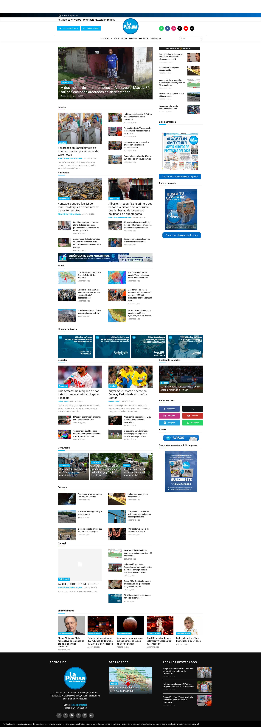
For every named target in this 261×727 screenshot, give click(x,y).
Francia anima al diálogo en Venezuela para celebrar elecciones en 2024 (171, 56)
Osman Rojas (66, 96)
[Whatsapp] (161, 28)
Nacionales (67, 83)
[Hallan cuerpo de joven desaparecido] (193, 70)
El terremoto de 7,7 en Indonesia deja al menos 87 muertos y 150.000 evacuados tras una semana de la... (140, 295)
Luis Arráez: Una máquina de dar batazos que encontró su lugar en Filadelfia (79, 394)
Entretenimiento (66, 610)
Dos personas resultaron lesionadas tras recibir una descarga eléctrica (139, 514)
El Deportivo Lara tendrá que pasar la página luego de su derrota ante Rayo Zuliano (136, 433)
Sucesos (62, 487)
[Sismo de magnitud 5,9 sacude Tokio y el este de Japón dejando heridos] (117, 277)
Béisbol (112, 386)
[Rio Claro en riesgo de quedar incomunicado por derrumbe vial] (137, 466)
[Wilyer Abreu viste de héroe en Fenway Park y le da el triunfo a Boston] (130, 377)
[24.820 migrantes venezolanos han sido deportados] (115, 598)
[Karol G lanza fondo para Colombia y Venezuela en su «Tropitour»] (160, 625)
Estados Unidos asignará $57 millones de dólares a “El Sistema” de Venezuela (100, 641)
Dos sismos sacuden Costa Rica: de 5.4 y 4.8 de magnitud (89, 275)
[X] (192, 409)
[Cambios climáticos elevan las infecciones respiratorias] (115, 242)
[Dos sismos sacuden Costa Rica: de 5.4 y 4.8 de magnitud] (67, 277)
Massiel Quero (114, 401)
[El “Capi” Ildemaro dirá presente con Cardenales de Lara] (64, 420)
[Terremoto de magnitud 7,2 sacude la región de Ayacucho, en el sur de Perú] (117, 315)
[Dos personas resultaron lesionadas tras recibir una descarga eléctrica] (117, 516)
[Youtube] (186, 28)
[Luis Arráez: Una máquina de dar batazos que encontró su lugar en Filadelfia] (80, 377)
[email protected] (79, 705)
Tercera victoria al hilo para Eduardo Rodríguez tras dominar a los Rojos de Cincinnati (87, 433)
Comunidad (64, 447)
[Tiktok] (192, 28)
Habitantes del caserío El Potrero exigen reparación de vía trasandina (138, 117)
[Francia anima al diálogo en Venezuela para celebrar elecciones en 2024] (193, 57)
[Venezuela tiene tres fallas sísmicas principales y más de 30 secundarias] (193, 83)
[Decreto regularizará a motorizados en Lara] (193, 109)
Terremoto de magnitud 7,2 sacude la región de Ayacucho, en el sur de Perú (139, 313)
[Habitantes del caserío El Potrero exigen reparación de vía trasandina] (115, 117)
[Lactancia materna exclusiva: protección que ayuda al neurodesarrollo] (115, 145)
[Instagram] (173, 28)
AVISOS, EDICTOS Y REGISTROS (78, 584)
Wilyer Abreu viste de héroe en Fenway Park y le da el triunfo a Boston (127, 394)
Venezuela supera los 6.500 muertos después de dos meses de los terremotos (78, 207)
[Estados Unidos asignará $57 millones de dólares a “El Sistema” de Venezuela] (101, 625)
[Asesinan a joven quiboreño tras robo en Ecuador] (67, 499)
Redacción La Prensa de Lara (70, 158)
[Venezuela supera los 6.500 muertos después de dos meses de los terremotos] (80, 189)
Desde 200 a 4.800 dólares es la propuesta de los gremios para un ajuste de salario (137, 584)
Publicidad (64, 579)
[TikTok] (78, 715)
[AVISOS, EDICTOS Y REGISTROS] (80, 565)
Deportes (62, 360)
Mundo (61, 265)
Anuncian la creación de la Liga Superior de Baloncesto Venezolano (137, 419)
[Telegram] (71, 715)
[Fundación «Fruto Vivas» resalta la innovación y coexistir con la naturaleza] (115, 131)
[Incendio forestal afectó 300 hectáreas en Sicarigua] (67, 534)
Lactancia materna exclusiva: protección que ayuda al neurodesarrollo (136, 145)
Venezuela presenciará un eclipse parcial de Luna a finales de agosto (130, 641)
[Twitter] (179, 28)
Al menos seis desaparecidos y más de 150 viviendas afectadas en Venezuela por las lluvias (138, 225)
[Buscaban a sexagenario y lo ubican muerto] (193, 96)
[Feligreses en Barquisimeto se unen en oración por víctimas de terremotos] (80, 128)
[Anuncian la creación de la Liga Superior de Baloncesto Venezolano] (115, 420)
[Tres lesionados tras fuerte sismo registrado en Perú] (67, 315)
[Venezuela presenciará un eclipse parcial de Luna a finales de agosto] (130, 625)
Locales (62, 107)
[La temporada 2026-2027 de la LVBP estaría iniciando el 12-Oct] (181, 379)
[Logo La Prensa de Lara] (130, 26)
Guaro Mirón (64, 465)
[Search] (201, 38)
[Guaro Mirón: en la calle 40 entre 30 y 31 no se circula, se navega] (115, 159)
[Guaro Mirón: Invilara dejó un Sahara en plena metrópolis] (73, 466)
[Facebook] (167, 28)
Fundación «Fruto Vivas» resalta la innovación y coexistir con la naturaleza (138, 131)
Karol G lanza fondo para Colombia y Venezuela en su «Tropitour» (159, 641)
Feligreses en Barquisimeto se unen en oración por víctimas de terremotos (78, 151)
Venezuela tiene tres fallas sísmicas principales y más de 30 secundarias (172, 82)
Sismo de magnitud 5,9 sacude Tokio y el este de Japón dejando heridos (138, 275)
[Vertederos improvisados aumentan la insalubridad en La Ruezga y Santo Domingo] (105, 466)
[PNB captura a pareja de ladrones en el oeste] (117, 534)
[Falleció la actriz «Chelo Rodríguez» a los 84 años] (189, 625)
